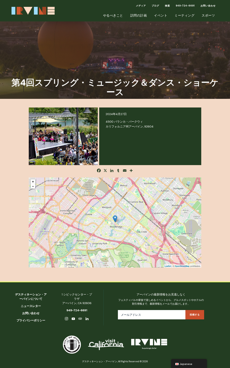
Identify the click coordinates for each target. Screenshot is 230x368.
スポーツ (208, 15)
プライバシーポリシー (31, 320)
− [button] (33, 186)
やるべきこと (113, 15)
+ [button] (33, 181)
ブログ (155, 5)
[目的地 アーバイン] (149, 345)
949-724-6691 (185, 5)
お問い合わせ (208, 5)
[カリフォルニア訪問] (106, 345)
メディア (141, 5)
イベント (160, 15)
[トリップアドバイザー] (80, 319)
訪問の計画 (138, 15)
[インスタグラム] (66, 319)
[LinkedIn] (87, 319)
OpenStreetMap (182, 266)
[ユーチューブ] (73, 319)
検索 (167, 5)
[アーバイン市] (72, 345)
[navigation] (189, 363)
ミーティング (184, 15)
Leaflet (168, 266)
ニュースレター (31, 306)
